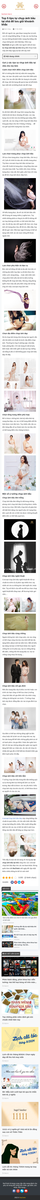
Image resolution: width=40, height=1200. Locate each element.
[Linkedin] (22, 1191)
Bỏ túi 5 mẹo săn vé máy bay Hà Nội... (25, 936)
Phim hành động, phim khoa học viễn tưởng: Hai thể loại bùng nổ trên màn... (19, 981)
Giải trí (10, 14)
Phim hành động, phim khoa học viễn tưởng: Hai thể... (25, 944)
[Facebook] (14, 1191)
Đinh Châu (7, 29)
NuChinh (4, 14)
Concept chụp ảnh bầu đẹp (12, 818)
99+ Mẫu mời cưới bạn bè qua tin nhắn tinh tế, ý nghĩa (19, 1093)
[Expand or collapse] (35, 56)
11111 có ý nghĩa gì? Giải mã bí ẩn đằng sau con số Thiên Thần (19, 1130)
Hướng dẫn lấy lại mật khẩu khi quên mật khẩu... (25, 928)
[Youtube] (26, 1191)
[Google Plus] (18, 1191)
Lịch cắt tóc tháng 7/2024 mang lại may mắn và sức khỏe (19, 1168)
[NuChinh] (20, 6)
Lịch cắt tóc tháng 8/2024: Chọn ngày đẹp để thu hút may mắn (18, 1055)
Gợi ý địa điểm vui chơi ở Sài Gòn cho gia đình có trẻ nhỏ (20, 919)
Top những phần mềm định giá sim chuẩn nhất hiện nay (17, 1018)
